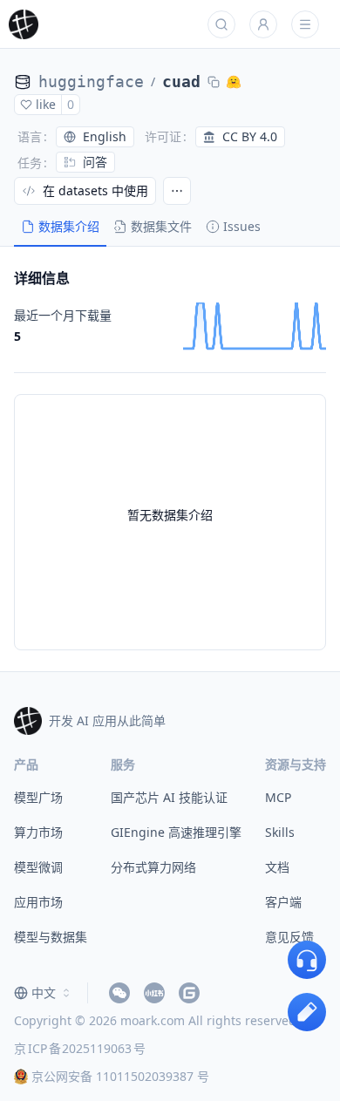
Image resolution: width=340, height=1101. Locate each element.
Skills (280, 832)
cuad (181, 81)
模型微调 (38, 867)
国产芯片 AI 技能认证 (169, 797)
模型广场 (38, 797)
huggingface (91, 81)
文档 (277, 867)
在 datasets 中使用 (95, 190)
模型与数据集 (50, 936)
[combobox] (43, 992)
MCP (278, 797)
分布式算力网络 (153, 867)
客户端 (283, 902)
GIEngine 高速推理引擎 (176, 832)
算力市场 (38, 832)
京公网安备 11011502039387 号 (120, 1076)
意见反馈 (289, 936)
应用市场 (38, 902)
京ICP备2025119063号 (80, 1048)
